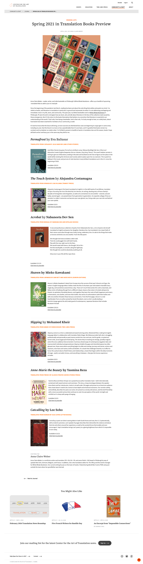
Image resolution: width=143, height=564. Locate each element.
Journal (26, 11)
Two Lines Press (102, 7)
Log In (126, 3)
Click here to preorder (54, 168)
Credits (35, 562)
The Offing (92, 463)
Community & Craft (118, 7)
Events (78, 7)
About (131, 7)
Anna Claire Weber (40, 456)
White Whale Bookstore (97, 113)
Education (88, 7)
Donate (120, 3)
